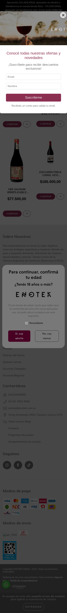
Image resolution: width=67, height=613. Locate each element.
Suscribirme (33, 97)
